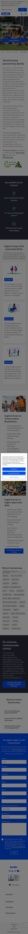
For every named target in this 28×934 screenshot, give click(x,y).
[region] (14, 467)
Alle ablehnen (14, 469)
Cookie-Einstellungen (14, 477)
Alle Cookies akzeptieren (14, 473)
